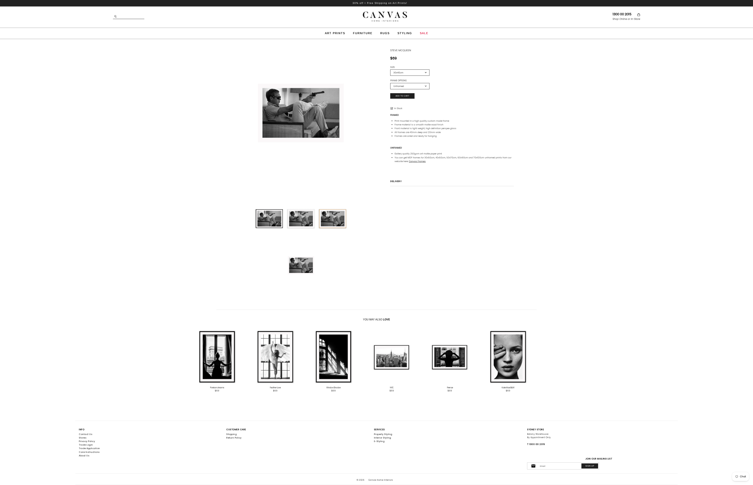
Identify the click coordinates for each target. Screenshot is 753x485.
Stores (82, 437)
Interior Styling (382, 437)
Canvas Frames (417, 161)
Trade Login (86, 444)
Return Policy (234, 437)
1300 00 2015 (622, 14)
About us (84, 455)
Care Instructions (89, 452)
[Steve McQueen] (301, 113)
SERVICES (379, 429)
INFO (81, 429)
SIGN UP (589, 466)
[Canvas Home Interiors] (384, 12)
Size (392, 67)
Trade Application (89, 448)
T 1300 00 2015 (536, 444)
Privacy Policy (87, 441)
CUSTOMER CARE (236, 429)
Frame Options (398, 80)
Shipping (231, 434)
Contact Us (85, 434)
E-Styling (379, 441)
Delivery (396, 181)
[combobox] (134, 16)
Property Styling (383, 434)
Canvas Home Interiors (380, 480)
